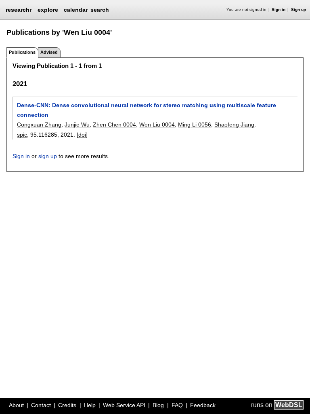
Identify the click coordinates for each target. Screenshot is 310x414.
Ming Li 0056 (194, 124)
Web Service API (124, 405)
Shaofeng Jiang (234, 124)
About (16, 405)
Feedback (203, 405)
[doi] (82, 134)
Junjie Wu (77, 124)
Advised (49, 52)
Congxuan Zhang (39, 124)
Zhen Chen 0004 (114, 124)
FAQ (177, 405)
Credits (67, 405)
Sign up (298, 9)
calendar (76, 9)
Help (90, 405)
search (99, 9)
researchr (18, 9)
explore (48, 9)
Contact (41, 405)
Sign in (278, 9)
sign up (47, 156)
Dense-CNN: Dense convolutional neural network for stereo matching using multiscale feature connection (146, 110)
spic (22, 134)
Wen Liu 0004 (157, 124)
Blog (158, 405)
